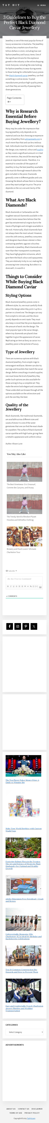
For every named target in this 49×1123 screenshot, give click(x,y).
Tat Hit (11, 4)
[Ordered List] (19, 586)
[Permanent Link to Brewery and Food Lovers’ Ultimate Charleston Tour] (24, 528)
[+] (36, 586)
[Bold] (7, 586)
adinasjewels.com (32, 139)
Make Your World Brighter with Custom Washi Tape (24, 829)
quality (40, 150)
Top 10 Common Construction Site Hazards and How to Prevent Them (22, 970)
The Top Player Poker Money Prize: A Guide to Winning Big (22, 781)
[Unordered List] (22, 586)
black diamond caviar (18, 76)
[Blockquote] (25, 586)
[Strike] (16, 586)
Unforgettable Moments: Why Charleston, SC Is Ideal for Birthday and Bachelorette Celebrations (24, 936)
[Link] (30, 586)
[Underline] (13, 586)
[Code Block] (27, 586)
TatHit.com (31, 1118)
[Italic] (10, 586)
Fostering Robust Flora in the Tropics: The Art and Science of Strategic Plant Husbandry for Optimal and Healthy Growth (23, 865)
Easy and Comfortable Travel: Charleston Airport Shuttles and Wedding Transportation (24, 1008)
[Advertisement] (24, 664)
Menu (43, 5)
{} (33, 586)
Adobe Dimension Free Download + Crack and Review (24, 900)
